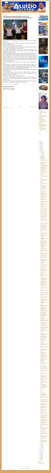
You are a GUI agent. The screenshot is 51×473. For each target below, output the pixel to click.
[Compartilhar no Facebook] (17, 84)
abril (40, 446)
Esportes (41, 178)
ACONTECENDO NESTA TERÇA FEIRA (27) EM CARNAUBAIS (43, 323)
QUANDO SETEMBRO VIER (44, 294)
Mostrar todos (46, 131)
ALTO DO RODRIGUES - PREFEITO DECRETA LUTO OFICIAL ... (43, 334)
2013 (40, 457)
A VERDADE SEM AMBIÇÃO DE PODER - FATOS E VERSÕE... (44, 205)
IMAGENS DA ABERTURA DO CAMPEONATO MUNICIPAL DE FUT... (43, 284)
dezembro (41, 151)
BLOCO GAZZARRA (43, 431)
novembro (41, 152)
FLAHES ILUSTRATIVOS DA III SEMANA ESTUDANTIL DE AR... (44, 425)
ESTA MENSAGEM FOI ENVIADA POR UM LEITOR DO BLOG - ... (43, 282)
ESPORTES (41, 332)
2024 (40, 144)
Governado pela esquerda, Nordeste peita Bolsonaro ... (43, 160)
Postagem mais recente (6, 106)
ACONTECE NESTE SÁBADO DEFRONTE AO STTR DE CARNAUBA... (44, 166)
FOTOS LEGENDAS (43, 277)
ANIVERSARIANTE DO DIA (44, 172)
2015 (40, 455)
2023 (40, 145)
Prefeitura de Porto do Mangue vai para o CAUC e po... (43, 413)
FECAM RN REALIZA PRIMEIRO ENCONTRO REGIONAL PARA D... (43, 395)
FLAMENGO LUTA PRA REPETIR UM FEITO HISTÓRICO (43, 235)
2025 (40, 143)
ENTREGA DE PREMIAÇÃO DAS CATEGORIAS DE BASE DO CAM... (44, 429)
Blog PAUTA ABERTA (42, 124)
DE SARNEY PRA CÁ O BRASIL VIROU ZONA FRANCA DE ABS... (43, 350)
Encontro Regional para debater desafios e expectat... (43, 263)
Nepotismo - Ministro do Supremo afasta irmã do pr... (43, 291)
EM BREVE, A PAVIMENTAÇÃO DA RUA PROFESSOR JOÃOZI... (44, 299)
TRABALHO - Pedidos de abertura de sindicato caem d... (44, 347)
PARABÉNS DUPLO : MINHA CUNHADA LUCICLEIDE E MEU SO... (44, 385)
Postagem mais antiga (33, 106)
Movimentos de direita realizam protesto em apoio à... (44, 364)
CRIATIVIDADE (42, 430)
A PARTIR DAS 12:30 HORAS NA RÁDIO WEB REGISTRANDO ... (43, 260)
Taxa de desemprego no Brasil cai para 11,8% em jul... (43, 189)
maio (41, 445)
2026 (40, 142)
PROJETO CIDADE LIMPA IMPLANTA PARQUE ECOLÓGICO (43, 163)
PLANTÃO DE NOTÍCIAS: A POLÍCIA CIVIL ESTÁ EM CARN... (44, 434)
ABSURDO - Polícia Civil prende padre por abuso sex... (43, 371)
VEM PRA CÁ (42, 426)
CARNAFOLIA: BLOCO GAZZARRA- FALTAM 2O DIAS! (43, 382)
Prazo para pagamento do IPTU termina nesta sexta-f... (43, 230)
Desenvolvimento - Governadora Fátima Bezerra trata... (43, 318)
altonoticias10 (41, 118)
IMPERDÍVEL (42, 295)
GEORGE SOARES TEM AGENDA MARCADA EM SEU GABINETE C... (43, 279)
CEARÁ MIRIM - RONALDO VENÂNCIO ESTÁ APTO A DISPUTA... (44, 321)
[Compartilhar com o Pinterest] (18, 84)
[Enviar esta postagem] (14, 84)
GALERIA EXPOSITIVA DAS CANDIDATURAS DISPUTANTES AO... (44, 217)
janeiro (41, 450)
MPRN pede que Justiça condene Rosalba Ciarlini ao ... (43, 257)
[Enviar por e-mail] (15, 84)
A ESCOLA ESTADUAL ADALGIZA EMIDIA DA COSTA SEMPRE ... (43, 376)
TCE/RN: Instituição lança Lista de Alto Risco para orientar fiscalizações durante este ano (43, 126)
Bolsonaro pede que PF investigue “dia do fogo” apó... (43, 374)
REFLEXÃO (41, 389)
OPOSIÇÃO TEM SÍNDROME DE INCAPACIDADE (42, 158)
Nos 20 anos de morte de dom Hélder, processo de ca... (43, 288)
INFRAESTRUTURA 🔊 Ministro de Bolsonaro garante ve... (43, 410)
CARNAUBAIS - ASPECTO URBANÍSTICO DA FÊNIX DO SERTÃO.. (44, 202)
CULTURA (41, 231)
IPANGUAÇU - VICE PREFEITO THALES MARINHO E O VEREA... (43, 196)
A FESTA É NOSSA (42, 392)
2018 (40, 451)
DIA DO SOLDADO (42, 390)
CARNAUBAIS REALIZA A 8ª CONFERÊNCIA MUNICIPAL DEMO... (44, 309)
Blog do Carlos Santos (42, 115)
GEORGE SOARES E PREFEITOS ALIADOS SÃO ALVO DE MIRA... (43, 337)
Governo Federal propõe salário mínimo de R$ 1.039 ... (44, 176)
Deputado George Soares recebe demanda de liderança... (43, 267)
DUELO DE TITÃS (42, 271)
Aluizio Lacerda (41, 462)
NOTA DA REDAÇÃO (43, 365)
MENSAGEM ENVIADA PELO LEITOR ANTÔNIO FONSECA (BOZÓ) (43, 168)
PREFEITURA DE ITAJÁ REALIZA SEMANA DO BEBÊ (43, 275)
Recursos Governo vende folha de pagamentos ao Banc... (43, 345)
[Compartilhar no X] (16, 84)
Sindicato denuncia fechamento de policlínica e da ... (44, 397)
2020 (40, 149)
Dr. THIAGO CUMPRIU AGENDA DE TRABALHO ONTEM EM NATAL (44, 241)
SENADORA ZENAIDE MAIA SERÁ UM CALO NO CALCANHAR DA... (44, 186)
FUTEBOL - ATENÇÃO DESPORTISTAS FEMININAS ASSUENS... (43, 356)
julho (41, 443)
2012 (40, 458)
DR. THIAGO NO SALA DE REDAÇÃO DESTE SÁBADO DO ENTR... (43, 404)
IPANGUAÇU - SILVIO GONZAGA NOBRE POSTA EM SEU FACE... (43, 194)
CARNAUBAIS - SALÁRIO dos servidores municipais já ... (44, 184)
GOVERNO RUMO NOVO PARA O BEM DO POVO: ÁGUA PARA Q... (43, 316)
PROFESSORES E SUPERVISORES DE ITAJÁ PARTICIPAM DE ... (44, 313)
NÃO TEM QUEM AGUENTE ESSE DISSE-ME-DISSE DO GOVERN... (44, 328)
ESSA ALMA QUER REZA (43, 435)
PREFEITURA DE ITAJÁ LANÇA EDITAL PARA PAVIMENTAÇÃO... (43, 417)
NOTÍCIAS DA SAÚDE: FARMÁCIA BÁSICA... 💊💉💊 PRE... (43, 331)
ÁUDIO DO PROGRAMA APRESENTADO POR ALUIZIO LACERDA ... (43, 227)
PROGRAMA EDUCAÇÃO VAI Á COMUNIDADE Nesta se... (43, 180)
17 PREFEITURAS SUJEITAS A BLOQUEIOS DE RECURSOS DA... (44, 441)
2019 (40, 150)
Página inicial (20, 106)
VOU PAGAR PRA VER (43, 218)
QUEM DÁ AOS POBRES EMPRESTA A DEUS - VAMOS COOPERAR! (43, 270)
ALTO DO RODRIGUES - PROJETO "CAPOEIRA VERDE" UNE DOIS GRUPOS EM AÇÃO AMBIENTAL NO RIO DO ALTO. (43, 121)
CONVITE (41, 391)
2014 (40, 456)
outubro (41, 153)
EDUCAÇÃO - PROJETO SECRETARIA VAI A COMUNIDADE (43, 171)
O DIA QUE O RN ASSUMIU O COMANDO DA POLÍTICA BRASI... (44, 387)
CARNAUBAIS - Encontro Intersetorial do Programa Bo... (43, 251)
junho (41, 444)
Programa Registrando (42, 128)
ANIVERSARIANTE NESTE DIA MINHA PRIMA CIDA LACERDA (44, 402)
